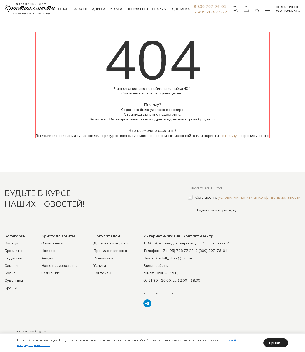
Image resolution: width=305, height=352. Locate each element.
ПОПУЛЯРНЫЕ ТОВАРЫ (145, 9)
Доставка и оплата (110, 243)
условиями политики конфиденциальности (259, 197)
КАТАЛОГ (80, 9)
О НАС (63, 9)
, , (186, 243)
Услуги (99, 265)
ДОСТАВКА (181, 9)
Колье (10, 273)
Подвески (13, 258)
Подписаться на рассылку (216, 210)
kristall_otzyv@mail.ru (174, 258)
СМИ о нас (50, 273)
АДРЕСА (98, 9)
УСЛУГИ (116, 9)
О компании (52, 243)
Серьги (11, 265)
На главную (230, 135)
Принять (275, 343)
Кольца (11, 243)
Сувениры (14, 280)
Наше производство (59, 265)
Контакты (102, 273)
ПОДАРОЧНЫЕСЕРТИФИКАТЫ (288, 9)
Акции (47, 258)
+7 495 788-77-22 (209, 11)
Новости (48, 250)
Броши (11, 287)
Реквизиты (103, 258)
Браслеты (13, 250)
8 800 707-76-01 (210, 6)
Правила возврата (110, 250)
